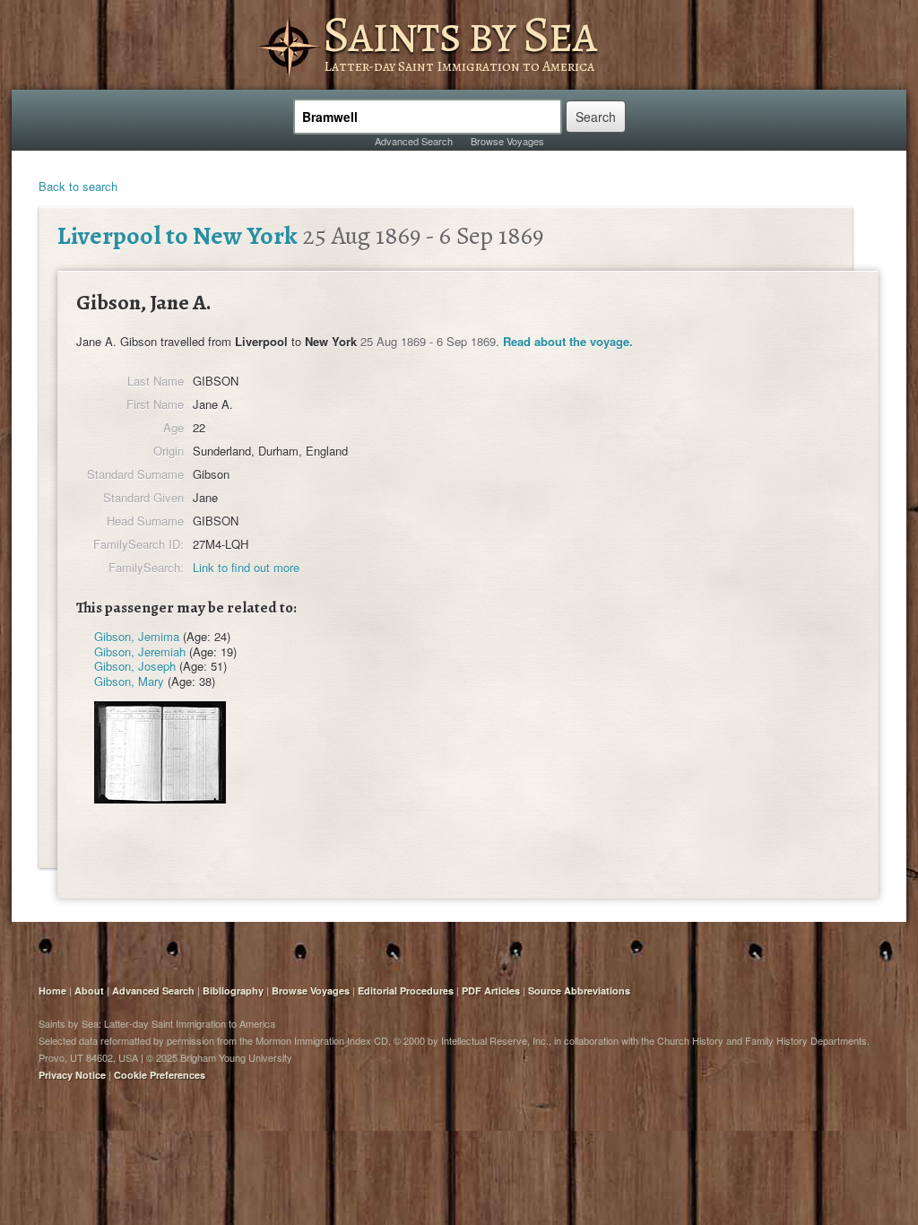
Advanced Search (414, 141)
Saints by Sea (459, 34)
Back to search (78, 186)
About (89, 990)
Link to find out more (246, 567)
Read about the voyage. (568, 341)
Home (52, 990)
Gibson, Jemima (136, 636)
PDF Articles (491, 990)
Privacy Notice (72, 1075)
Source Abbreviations (579, 990)
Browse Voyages (507, 141)
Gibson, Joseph (135, 665)
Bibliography (233, 990)
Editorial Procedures (406, 990)
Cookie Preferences (159, 1075)
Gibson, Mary (129, 681)
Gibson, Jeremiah (140, 651)
